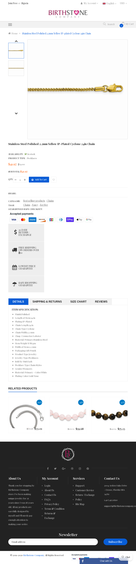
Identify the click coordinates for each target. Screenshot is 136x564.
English (110, 3)
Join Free (13, 3)
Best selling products (34, 200)
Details (18, 301)
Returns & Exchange (49, 516)
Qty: (10, 179)
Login (47, 485)
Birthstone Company (33, 555)
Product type (16, 158)
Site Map (79, 504)
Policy (78, 499)
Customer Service (84, 490)
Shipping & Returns (47, 301)
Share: (12, 193)
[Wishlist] (54, 179)
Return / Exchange (85, 494)
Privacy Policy (51, 504)
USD (123, 3)
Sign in (24, 3)
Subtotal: (14, 171)
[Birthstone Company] (68, 453)
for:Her (44, 204)
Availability (15, 154)
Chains (50, 200)
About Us (49, 490)
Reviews (101, 301)
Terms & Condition (54, 508)
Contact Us (50, 494)
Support (79, 485)
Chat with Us (106, 561)
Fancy (35, 204)
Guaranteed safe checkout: (25, 209)
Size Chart (78, 301)
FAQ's (47, 499)
